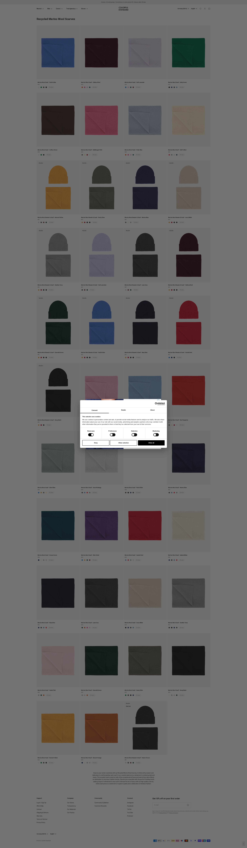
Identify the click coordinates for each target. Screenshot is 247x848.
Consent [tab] (94, 410)
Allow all (151, 443)
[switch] (112, 434)
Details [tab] (123, 410)
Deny (96, 443)
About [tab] (152, 410)
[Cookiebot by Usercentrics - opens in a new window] (156, 403)
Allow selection (123, 443)
